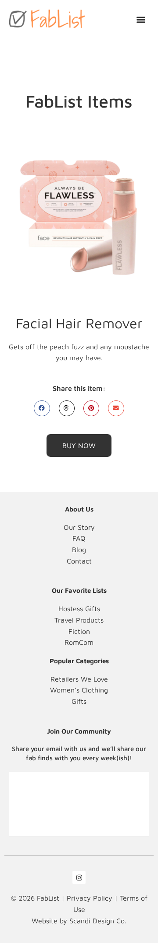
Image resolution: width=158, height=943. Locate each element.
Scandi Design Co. (97, 921)
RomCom (79, 642)
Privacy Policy (89, 898)
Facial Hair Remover (79, 323)
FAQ (79, 538)
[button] (141, 19)
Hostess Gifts (79, 608)
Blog (79, 549)
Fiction (79, 631)
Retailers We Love (79, 679)
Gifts (79, 701)
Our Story (79, 527)
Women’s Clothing (79, 690)
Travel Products (79, 620)
